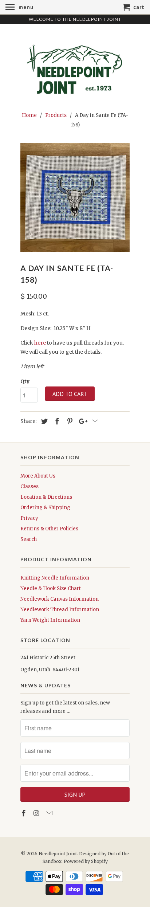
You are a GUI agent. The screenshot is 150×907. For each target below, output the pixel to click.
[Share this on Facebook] (56, 421)
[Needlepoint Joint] (75, 66)
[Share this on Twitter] (43, 421)
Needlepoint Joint (58, 853)
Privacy (29, 518)
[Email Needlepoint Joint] (50, 813)
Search (28, 539)
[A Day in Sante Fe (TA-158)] (75, 197)
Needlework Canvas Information (59, 599)
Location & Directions (46, 497)
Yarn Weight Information (50, 620)
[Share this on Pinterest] (69, 421)
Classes (29, 486)
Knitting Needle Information (54, 578)
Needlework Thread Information (59, 609)
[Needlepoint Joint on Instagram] (37, 813)
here (40, 342)
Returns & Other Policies (49, 529)
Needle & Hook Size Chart (50, 588)
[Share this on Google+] (81, 421)
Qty (24, 381)
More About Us (37, 476)
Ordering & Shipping (45, 507)
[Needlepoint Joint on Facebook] (24, 813)
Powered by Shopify (86, 861)
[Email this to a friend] (94, 421)
